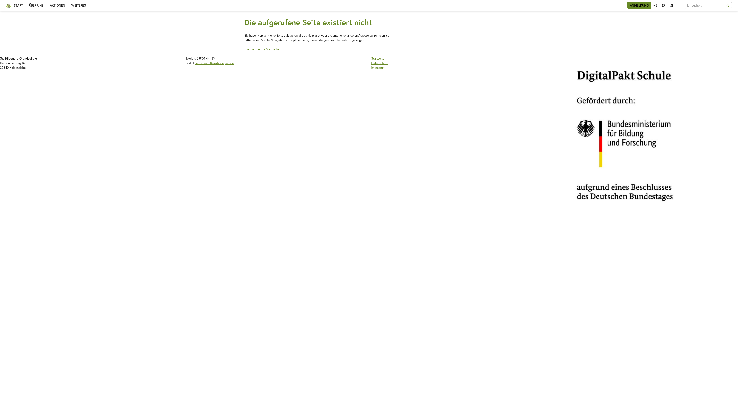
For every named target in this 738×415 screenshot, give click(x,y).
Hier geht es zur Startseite (261, 49)
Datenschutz (379, 63)
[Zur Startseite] (8, 5)
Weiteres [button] (78, 5)
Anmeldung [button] (639, 5)
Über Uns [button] (36, 5)
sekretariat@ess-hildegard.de (214, 63)
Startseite (377, 58)
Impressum (378, 68)
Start (18, 5)
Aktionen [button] (57, 5)
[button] (655, 5)
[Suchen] (728, 5)
